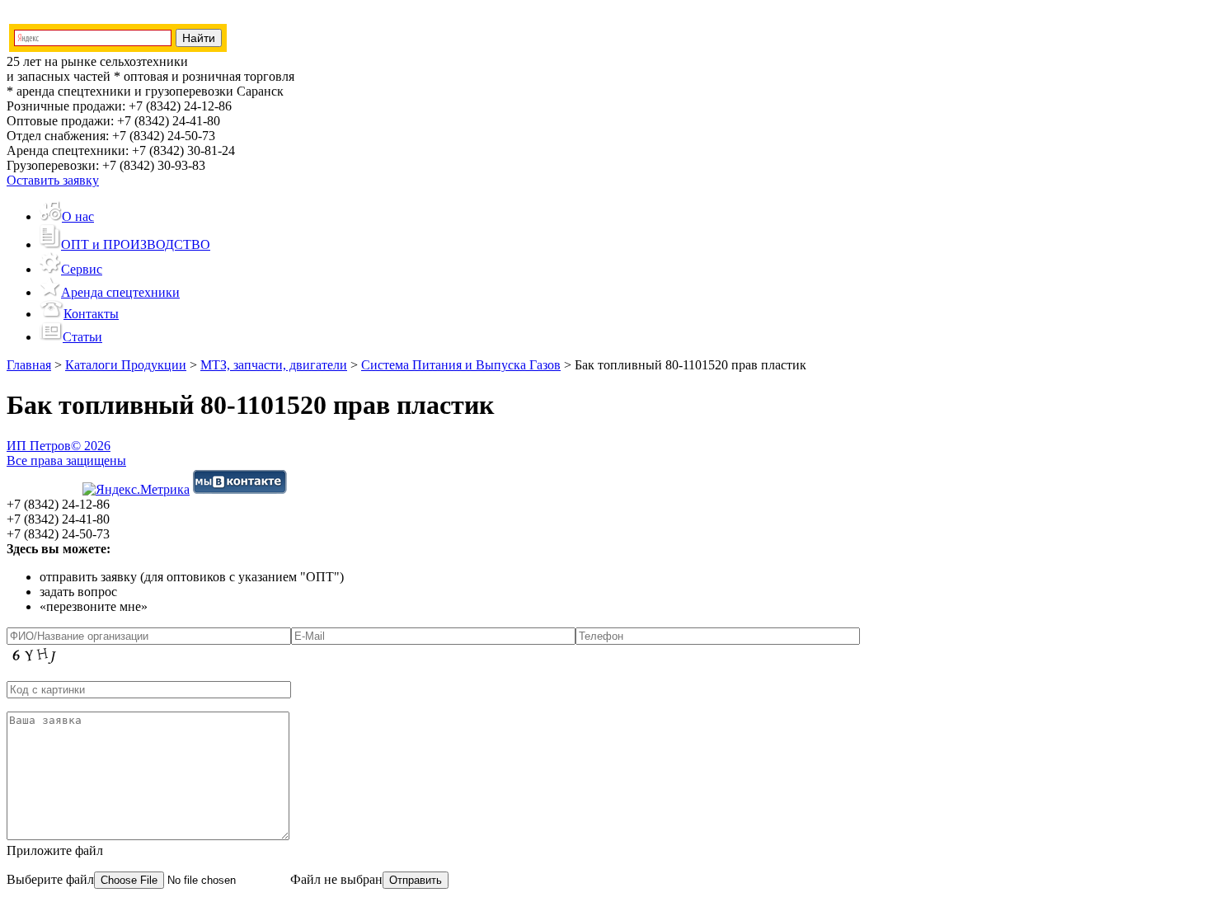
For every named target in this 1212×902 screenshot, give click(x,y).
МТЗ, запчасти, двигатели (273, 365)
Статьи (82, 337)
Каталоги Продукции (125, 365)
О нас (78, 216)
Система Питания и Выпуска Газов (461, 365)
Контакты (91, 314)
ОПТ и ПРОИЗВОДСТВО (135, 244)
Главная (29, 365)
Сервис (81, 269)
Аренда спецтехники (120, 292)
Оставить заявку (53, 180)
